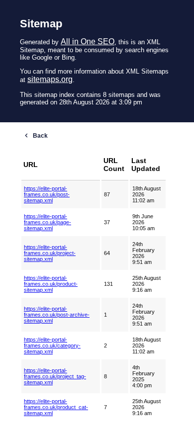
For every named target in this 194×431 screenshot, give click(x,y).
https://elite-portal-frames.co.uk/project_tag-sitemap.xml (55, 376)
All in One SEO (87, 41)
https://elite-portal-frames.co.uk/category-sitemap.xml (52, 345)
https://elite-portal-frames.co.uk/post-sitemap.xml (47, 194)
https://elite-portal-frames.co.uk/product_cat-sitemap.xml (56, 407)
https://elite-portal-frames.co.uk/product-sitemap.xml (51, 284)
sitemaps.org (50, 79)
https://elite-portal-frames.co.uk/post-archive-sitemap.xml (57, 315)
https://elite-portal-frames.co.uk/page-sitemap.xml (47, 222)
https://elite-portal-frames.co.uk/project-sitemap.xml (50, 253)
